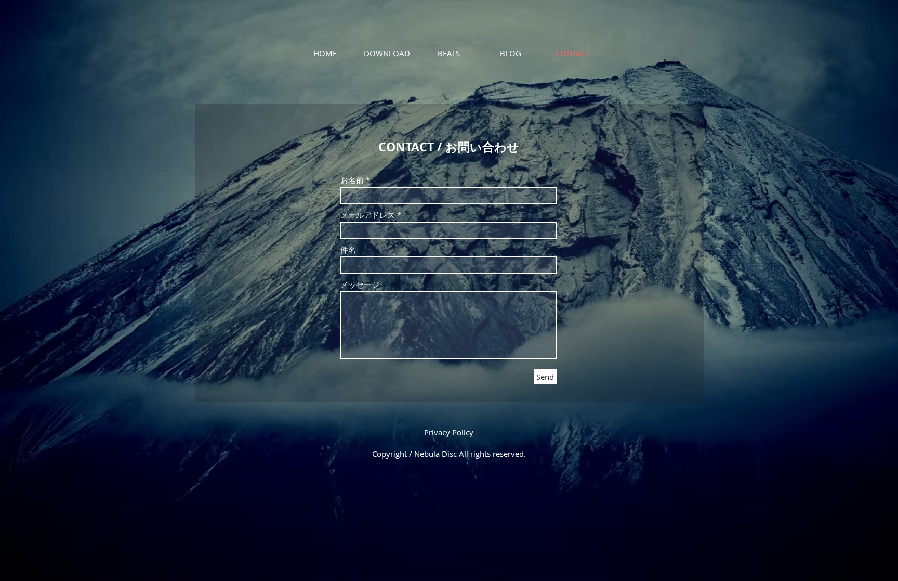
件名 (348, 250)
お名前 (352, 180)
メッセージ (359, 285)
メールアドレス (367, 215)
